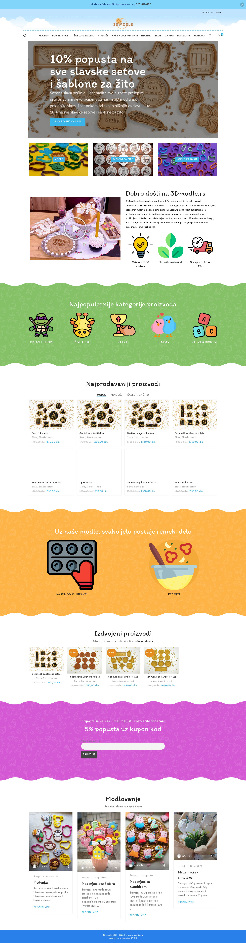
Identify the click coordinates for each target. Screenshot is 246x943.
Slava (34, 437)
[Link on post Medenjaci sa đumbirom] (147, 841)
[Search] (25, 35)
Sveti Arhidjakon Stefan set (142, 482)
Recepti (37, 876)
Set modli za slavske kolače (189, 433)
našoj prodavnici (144, 641)
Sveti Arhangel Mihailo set (141, 433)
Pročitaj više (41, 907)
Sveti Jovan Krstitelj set (92, 433)
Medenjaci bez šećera (98, 883)
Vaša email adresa (90, 741)
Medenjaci (41, 882)
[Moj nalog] (210, 35)
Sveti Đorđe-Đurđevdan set (46, 482)
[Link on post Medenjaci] (50, 841)
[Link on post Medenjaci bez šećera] (99, 842)
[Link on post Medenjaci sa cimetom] (195, 836)
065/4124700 (143, 4)
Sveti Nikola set (40, 433)
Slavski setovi (46, 437)
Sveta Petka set (183, 482)
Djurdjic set (85, 482)
